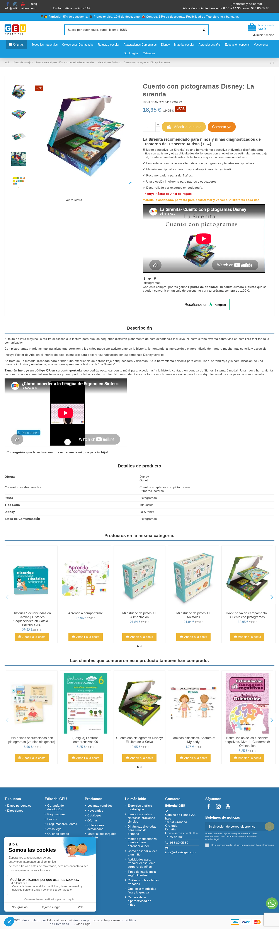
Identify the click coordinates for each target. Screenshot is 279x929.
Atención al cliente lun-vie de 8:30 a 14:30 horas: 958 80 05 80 (226, 8)
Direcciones (15, 810)
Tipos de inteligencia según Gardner (142, 873)
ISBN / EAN (150, 102)
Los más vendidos (99, 805)
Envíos (52, 819)
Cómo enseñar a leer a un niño (142, 852)
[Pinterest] (155, 279)
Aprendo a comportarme (85, 613)
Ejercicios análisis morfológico (140, 807)
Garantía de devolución (55, 807)
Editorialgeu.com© (60, 920)
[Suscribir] (269, 826)
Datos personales (19, 805)
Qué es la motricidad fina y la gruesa (142, 890)
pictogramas (212, 163)
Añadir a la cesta (187, 127)
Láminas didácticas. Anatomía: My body (193, 740)
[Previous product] (271, 62)
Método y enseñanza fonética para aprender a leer (142, 842)
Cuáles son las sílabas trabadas (143, 882)
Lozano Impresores (107, 920)
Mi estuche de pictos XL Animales (193, 615)
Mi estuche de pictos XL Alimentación (139, 615)
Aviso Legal (83, 924)
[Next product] (273, 62)
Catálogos (94, 815)
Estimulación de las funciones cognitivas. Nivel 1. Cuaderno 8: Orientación (247, 742)
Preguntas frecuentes (62, 824)
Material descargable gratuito (101, 835)
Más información (265, 845)
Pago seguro (56, 814)
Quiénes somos (58, 833)
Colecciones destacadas (95, 827)
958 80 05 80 (179, 842)
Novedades (95, 810)
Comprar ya (221, 127)
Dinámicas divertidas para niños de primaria (142, 830)
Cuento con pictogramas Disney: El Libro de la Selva (139, 740)
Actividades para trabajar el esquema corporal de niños (141, 863)
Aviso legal (54, 829)
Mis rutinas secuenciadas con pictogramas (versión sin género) (31, 740)
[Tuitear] (149, 279)
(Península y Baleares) (247, 3)
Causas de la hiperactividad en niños (139, 900)
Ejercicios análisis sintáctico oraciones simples (141, 818)
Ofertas (92, 820)
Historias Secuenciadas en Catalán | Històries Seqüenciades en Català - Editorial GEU (32, 619)
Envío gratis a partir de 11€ (71, 8)
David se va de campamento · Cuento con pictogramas (247, 615)
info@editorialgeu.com (20, 8)
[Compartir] (144, 279)
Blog (34, 3)
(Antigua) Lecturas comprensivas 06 (85, 740)
